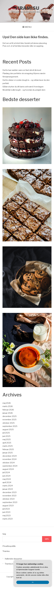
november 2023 (9, 496)
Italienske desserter (13, 559)
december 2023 (9, 492)
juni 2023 (6, 512)
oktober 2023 (8, 499)
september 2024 (10, 466)
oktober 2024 (9, 463)
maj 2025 (7, 439)
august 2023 (8, 505)
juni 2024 (6, 476)
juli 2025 (6, 433)
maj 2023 (7, 515)
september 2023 (10, 502)
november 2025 (9, 419)
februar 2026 (8, 410)
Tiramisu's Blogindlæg (14, 564)
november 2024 (9, 459)
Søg (4, 534)
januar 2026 (8, 413)
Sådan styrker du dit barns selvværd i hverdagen (23, 87)
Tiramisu (27, 8)
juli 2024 (6, 472)
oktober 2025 (9, 423)
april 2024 (7, 482)
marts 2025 (8, 446)
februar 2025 (8, 449)
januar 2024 (8, 489)
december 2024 (10, 456)
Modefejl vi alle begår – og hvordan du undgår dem (24, 90)
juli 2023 (6, 509)
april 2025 (7, 443)
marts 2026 (8, 406)
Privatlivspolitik (9, 546)
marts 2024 (8, 486)
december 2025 (10, 416)
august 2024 (8, 469)
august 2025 (8, 429)
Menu (28, 27)
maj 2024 (7, 479)
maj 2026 (7, 403)
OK (33, 582)
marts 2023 (8, 519)
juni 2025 (6, 436)
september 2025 (10, 426)
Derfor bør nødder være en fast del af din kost (22, 70)
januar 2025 (8, 453)
